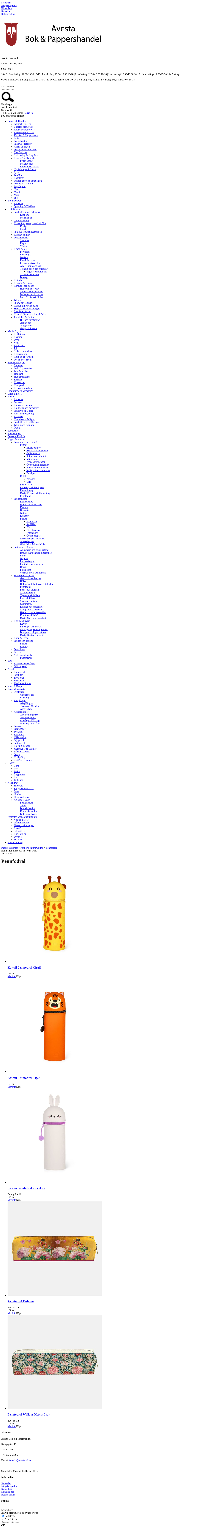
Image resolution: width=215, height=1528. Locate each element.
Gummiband (26, 604)
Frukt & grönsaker (23, 368)
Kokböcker (19, 334)
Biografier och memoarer (26, 408)
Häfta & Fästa (21, 638)
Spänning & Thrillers (24, 206)
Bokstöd (18, 828)
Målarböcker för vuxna (31, 294)
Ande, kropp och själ (30, 266)
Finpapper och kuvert (30, 626)
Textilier (18, 839)
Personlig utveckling (30, 263)
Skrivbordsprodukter (24, 575)
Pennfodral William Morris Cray (29, 1414)
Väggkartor (25, 325)
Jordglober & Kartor (24, 317)
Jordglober (25, 322)
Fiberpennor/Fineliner (37, 467)
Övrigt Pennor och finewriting (35, 493)
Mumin (17, 192)
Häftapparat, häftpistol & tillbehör (37, 584)
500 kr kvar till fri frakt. (13, 115)
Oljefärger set (27, 694)
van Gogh (25, 697)
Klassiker (18, 416)
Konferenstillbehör (29, 615)
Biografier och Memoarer (20, 391)
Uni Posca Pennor (23, 760)
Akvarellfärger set (29, 714)
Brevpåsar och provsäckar (33, 632)
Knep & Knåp (15, 686)
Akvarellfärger (21, 711)
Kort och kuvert (22, 621)
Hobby (11, 763)
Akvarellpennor (28, 717)
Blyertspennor (33, 447)
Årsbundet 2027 (22, 799)
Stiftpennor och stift (36, 456)
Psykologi (25, 251)
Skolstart (18, 785)
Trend (23, 805)
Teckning (18, 731)
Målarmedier (20, 737)
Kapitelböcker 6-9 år (24, 129)
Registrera (10, 1516)
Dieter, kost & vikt (23, 359)
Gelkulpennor (33, 453)
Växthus (18, 379)
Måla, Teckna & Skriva (31, 297)
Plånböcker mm (21, 822)
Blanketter (25, 510)
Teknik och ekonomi (24, 425)
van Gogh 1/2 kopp (30, 720)
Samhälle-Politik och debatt (27, 212)
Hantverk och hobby (24, 285)
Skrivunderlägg (27, 592)
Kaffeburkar (20, 834)
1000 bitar (19, 677)
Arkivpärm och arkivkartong (34, 550)
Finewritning (26, 490)
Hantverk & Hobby (30, 288)
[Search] (7, 101)
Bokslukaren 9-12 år (24, 132)
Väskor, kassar (21, 819)
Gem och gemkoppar (30, 578)
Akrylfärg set (26, 703)
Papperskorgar (27, 561)
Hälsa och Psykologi (24, 413)
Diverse (18, 652)
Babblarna (19, 178)
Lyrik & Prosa (15, 393)
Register (24, 567)
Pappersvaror (20, 498)
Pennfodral (25, 496)
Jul (15, 348)
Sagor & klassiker (22, 143)
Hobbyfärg (19, 757)
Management (26, 217)
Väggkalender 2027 (24, 788)
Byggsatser (19, 774)
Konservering (20, 354)
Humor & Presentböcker (26, 305)
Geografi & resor (28, 328)
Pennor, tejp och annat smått (28, 180)
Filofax (17, 794)
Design (23, 226)
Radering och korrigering (32, 487)
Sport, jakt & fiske (23, 302)
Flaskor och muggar (24, 825)
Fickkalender (26, 802)
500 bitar (18, 675)
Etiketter (24, 515)
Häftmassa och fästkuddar (33, 612)
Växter (23, 246)
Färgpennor (19, 728)
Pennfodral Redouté (21, 1301)
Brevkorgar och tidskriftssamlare (36, 552)
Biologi (24, 277)
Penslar (17, 726)
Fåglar (23, 243)
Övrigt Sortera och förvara (33, 572)
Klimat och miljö (22, 234)
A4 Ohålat (31, 521)
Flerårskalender (21, 797)
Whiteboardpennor (35, 462)
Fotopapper (32, 533)
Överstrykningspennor (37, 464)
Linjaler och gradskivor (31, 606)
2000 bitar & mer (22, 683)
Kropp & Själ (20, 249)
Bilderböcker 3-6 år (23, 126)
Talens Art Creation (30, 706)
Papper (23, 518)
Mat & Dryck (14, 331)
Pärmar (23, 555)
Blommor (18, 365)
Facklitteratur (20, 141)
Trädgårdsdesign (22, 376)
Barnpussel (19, 672)
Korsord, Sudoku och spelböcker (30, 314)
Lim (16, 777)
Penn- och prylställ (29, 589)
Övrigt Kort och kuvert (31, 635)
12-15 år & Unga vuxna (26, 135)
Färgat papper (33, 530)
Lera (16, 768)
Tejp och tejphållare (30, 595)
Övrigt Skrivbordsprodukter (34, 618)
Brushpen (31, 473)
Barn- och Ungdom (17, 121)
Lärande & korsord (29, 166)
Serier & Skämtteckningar (27, 308)
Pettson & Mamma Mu (25, 149)
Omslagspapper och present (34, 629)
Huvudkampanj (15, 842)
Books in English (16, 436)
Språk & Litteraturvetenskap (28, 232)
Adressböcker (27, 541)
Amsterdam (26, 709)
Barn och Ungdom (23, 405)
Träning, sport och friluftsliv (34, 268)
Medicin (24, 257)
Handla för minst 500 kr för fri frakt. (19, 852)
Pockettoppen (14, 433)
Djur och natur (21, 237)
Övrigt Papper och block (32, 538)
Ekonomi (24, 214)
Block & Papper (22, 746)
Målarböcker (26, 163)
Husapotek (19, 385)
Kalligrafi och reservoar (38, 470)
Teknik (17, 300)
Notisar (23, 513)
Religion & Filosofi (23, 283)
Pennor (23, 444)
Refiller (24, 476)
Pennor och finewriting (25, 442)
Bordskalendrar (27, 808)
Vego (16, 342)
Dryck (17, 339)
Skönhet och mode (29, 274)
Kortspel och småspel (24, 663)
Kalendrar (12, 782)
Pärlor (17, 771)
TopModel (19, 175)
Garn (16, 765)
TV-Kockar (19, 345)
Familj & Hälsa (27, 260)
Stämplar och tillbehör (31, 609)
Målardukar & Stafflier (25, 748)
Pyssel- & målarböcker (25, 158)
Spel (16, 197)
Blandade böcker (22, 311)
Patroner (30, 479)
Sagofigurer (19, 186)
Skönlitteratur (14, 200)
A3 (28, 527)
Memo (17, 189)
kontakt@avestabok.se (20, 1460)
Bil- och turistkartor (30, 320)
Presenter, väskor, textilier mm (22, 817)
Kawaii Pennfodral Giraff (24, 967)
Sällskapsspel (20, 666)
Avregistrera (11, 1519)
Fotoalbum (25, 569)
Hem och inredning (23, 388)
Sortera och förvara (23, 547)
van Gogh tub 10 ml (30, 723)
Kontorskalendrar (28, 811)
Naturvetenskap (21, 220)
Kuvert (23, 623)
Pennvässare (26, 484)
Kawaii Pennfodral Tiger (24, 1077)
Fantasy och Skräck (23, 410)
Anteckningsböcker (23, 655)
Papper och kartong (23, 640)
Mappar (24, 558)
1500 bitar (19, 680)
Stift (28, 481)
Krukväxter (19, 382)
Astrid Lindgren (22, 146)
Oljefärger (19, 692)
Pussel (11, 669)
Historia (18, 280)
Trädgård (18, 373)
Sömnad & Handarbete (31, 291)
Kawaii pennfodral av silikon (26, 1188)
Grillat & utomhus (23, 351)
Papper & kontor (16, 439)
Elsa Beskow (20, 152)
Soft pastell (19, 743)
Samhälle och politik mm (26, 422)
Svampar (24, 240)
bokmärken (19, 831)
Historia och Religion (24, 419)
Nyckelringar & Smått (25, 169)
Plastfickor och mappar (31, 564)
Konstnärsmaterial (16, 689)
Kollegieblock (27, 501)
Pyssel (17, 172)
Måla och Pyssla (22, 751)
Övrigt (17, 427)
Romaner (18, 203)
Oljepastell (19, 740)
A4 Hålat (31, 524)
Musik (17, 195)
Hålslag (24, 581)
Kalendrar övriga (28, 814)
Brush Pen (19, 734)
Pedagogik (25, 254)
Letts (16, 791)
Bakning (18, 337)
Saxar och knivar (28, 601)
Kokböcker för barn (24, 356)
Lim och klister (27, 598)
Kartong (24, 507)
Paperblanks (26, 657)
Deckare (18, 402)
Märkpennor (32, 459)
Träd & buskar (21, 371)
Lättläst (17, 138)
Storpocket (13, 430)
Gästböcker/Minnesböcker (33, 544)
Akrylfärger (19, 700)
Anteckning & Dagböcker (27, 155)
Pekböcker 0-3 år (22, 124)
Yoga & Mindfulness (36, 271)
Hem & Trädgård (16, 362)
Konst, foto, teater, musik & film (30, 223)
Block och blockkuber (31, 504)
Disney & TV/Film (23, 183)
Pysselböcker (26, 161)
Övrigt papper (33, 535)
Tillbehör (18, 780)
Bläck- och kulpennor (37, 450)
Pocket (11, 396)
